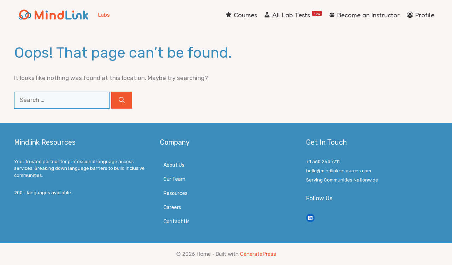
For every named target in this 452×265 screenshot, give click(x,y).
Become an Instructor (368, 15)
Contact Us (176, 222)
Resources (175, 193)
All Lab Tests (296, 15)
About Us (173, 165)
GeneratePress (258, 254)
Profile (424, 15)
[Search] (121, 100)
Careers (172, 207)
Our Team (174, 179)
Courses (245, 15)
